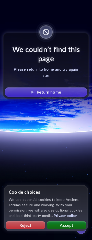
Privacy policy (65, 215)
